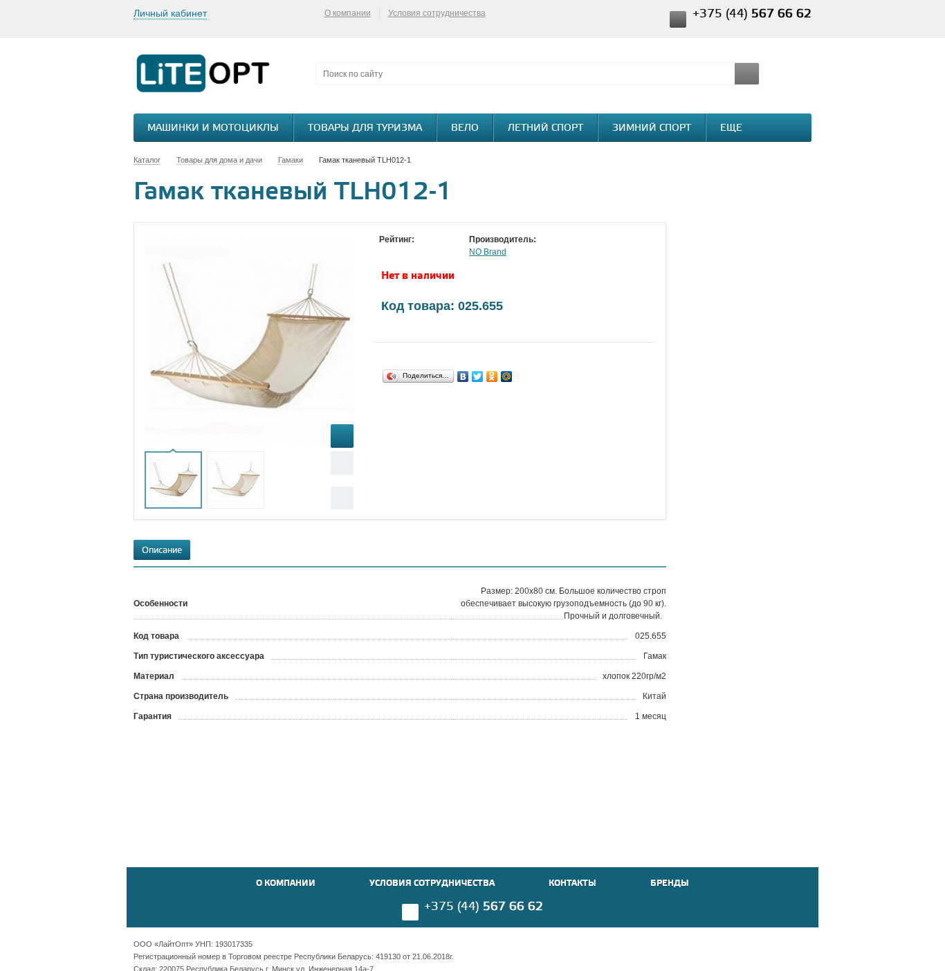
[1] (386, 253)
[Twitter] (477, 376)
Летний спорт (545, 128)
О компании (347, 13)
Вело (465, 128)
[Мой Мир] (506, 376)
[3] (414, 253)
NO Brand (487, 252)
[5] (441, 253)
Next (342, 498)
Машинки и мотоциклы (213, 128)
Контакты (572, 883)
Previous (342, 462)
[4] (427, 253)
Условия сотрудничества (437, 13)
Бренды (669, 883)
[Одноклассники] (492, 376)
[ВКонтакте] (463, 376)
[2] (400, 253)
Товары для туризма (365, 128)
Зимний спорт (651, 128)
